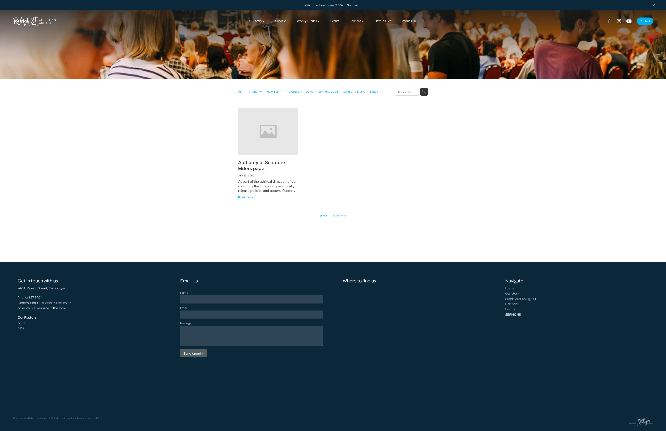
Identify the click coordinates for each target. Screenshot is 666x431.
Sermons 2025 (328, 91)
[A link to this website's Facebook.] (609, 21)
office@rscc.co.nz (58, 302)
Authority (255, 91)
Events (334, 21)
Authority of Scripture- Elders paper (262, 165)
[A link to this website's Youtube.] (629, 21)
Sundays (280, 21)
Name (184, 292)
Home (509, 288)
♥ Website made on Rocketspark (66, 418)
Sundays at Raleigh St (520, 298)
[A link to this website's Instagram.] (619, 21)
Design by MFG (93, 418)
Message (185, 323)
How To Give (383, 21)
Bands (374, 91)
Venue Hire (409, 21)
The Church (293, 91)
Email (183, 307)
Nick (21, 328)
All (240, 91)
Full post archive (338, 215)
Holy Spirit (273, 91)
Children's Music (354, 91)
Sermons (356, 21)
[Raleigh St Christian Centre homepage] (77, 21)
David (309, 91)
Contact (645, 21)
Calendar (512, 304)
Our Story (255, 21)
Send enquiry (193, 353)
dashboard (40, 418)
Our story (512, 293)
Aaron (22, 322)
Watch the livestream (319, 5)
